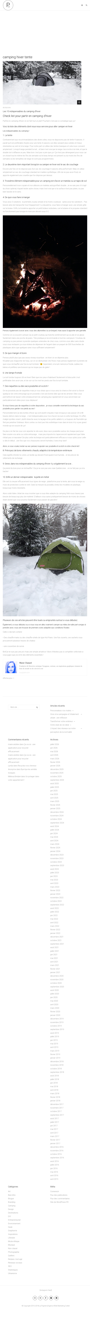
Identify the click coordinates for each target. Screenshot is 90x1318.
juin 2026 (54, 748)
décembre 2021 (57, 937)
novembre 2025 (56, 773)
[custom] (35, 1298)
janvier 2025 (55, 808)
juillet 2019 (54, 1036)
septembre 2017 (57, 1115)
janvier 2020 (55, 1015)
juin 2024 (54, 833)
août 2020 (54, 990)
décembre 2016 (57, 1147)
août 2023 (54, 869)
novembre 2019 (56, 1022)
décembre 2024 (57, 812)
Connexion (54, 1191)
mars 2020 (54, 1008)
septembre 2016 (57, 1158)
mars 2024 (54, 844)
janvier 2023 (55, 894)
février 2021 (55, 969)
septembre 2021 (57, 944)
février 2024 (55, 848)
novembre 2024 (56, 816)
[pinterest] (56, 1298)
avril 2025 (54, 798)
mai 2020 (54, 1001)
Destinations (13, 1213)
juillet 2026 (54, 744)
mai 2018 (54, 1086)
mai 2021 (54, 958)
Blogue (11, 1198)
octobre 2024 (56, 819)
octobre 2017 (56, 1111)
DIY (9, 1216)
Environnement (14, 1223)
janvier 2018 (55, 1101)
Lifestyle (11, 1238)
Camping (11, 1206)
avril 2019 (54, 1047)
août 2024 (54, 826)
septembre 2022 (57, 905)
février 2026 (55, 762)
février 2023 (55, 890)
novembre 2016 (56, 1151)
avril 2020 (54, 1004)
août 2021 (54, 947)
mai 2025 (54, 794)
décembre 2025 (57, 769)
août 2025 (54, 783)
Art (9, 1191)
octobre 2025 (56, 776)
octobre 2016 (56, 1154)
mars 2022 (54, 926)
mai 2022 (54, 919)
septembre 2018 (57, 1072)
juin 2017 (54, 1126)
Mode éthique (13, 1241)
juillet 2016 (54, 1165)
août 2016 (54, 1161)
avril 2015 (54, 1179)
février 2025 (55, 805)
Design (11, 1209)
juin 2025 (54, 791)
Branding (11, 1202)
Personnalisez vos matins (60, 710)
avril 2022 (54, 922)
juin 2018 (54, 1083)
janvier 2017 (55, 1143)
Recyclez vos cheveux (27, 766)
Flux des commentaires (60, 1198)
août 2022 (54, 908)
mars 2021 (54, 965)
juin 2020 (54, 997)
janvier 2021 (55, 972)
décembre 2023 (57, 855)
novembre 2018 (56, 1065)
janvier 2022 (55, 933)
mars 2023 (54, 887)
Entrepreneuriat (14, 1220)
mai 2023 (54, 880)
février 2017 (55, 1140)
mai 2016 (54, 1172)
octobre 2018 (56, 1069)
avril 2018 (54, 1090)
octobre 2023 (56, 862)
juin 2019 (54, 1040)
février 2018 (55, 1097)
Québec (11, 1255)
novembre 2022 (56, 897)
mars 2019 (54, 1051)
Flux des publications (58, 1195)
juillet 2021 (54, 951)
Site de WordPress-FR (59, 1202)
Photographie (13, 1252)
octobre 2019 (56, 1026)
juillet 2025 (54, 787)
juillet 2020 (54, 994)
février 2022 (55, 929)
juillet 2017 (54, 1122)
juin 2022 (54, 915)
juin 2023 (54, 876)
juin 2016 (54, 1168)
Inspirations (13, 1234)
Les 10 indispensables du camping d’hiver (22, 111)
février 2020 (55, 1011)
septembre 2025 (57, 780)
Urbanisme (12, 1273)
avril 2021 (54, 962)
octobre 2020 (56, 983)
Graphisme (12, 1230)
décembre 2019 (57, 1019)
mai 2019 (54, 1044)
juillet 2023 (54, 873)
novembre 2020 (56, 979)
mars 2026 (54, 759)
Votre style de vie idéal (59, 725)
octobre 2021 (56, 940)
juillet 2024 (54, 830)
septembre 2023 (57, 865)
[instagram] (51, 1298)
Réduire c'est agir (15, 1259)
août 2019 (54, 1033)
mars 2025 (54, 801)
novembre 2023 (56, 858)
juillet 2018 (54, 1079)
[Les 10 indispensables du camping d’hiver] (42, 82)
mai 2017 (54, 1129)
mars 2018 (54, 1093)
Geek (10, 1227)
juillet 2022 (54, 912)
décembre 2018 (57, 1061)
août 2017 (54, 1118)
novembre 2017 (56, 1108)
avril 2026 (54, 755)
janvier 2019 (55, 1058)
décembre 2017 (57, 1104)
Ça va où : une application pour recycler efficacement (21, 748)
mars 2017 (54, 1136)
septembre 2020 (57, 987)
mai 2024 (54, 837)
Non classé (12, 1248)
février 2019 (55, 1054)
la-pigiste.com (24, 672)
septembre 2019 (57, 1029)
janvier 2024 (55, 851)
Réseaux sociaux (15, 1263)
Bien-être (11, 1195)
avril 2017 (54, 1133)
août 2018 (54, 1076)
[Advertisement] (45, 28)
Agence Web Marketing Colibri (59, 1306)
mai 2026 (54, 751)
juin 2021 (54, 954)
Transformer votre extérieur (61, 721)
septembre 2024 (57, 823)
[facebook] (46, 1298)
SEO (10, 1266)
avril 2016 (54, 1175)
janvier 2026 (55, 766)
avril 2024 (54, 841)
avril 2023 (54, 883)
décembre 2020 (57, 976)
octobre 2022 (56, 901)
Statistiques (13, 1270)
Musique (11, 1245)
